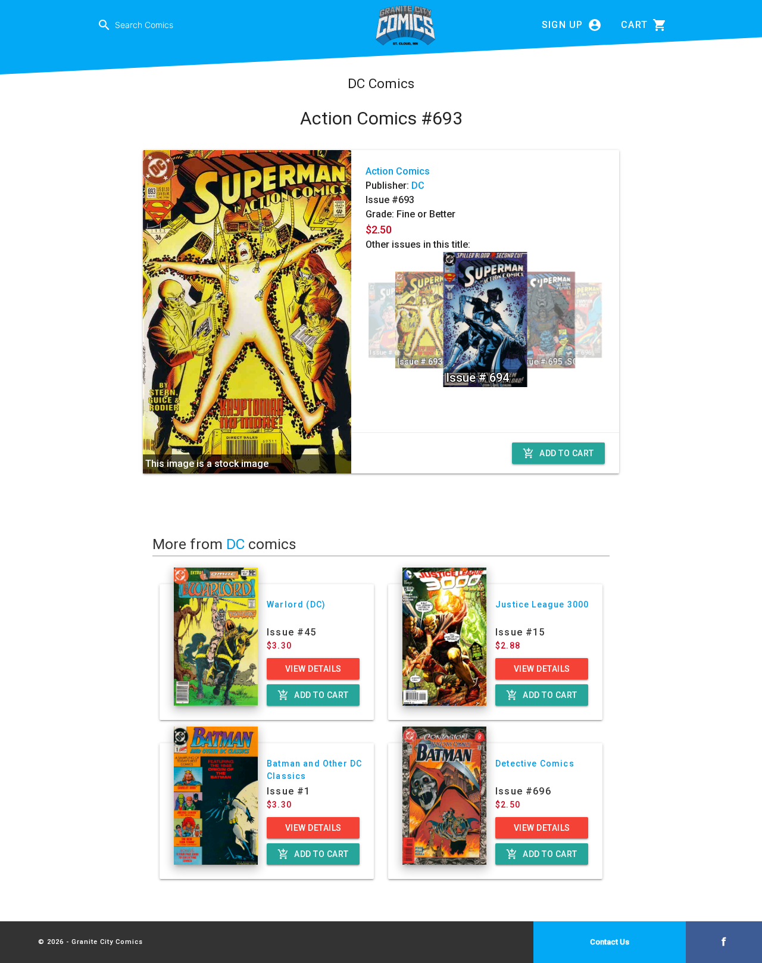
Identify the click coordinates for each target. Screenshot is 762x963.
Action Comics (398, 171)
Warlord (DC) (296, 604)
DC (417, 185)
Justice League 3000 (542, 604)
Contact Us (609, 941)
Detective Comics (534, 763)
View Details (313, 669)
